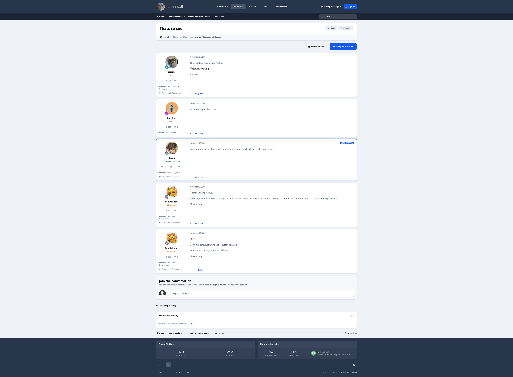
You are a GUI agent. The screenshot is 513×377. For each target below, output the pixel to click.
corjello (167, 37)
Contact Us (176, 372)
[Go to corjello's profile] (161, 37)
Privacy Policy (163, 372)
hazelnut (171, 118)
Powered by (344, 372)
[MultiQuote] (190, 94)
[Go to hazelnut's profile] (172, 108)
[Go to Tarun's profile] (172, 148)
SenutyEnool (171, 201)
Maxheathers (323, 352)
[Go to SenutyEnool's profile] (172, 191)
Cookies (187, 372)
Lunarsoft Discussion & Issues (207, 37)
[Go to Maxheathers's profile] (313, 353)
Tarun (172, 158)
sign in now (218, 284)
